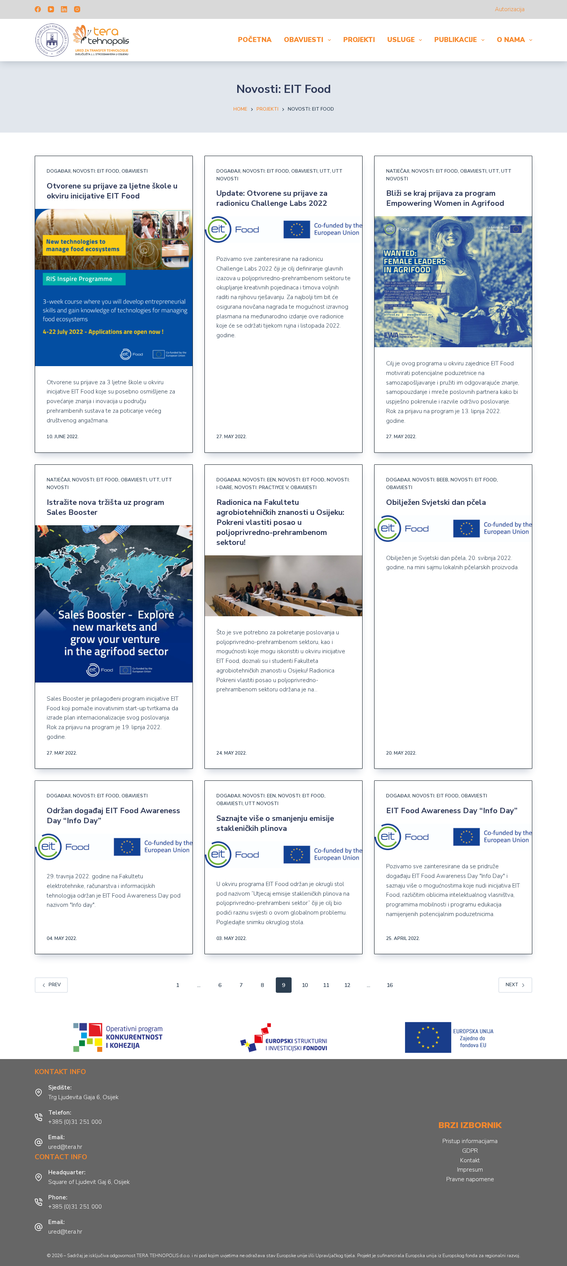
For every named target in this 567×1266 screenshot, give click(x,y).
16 (389, 985)
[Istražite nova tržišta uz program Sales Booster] (113, 604)
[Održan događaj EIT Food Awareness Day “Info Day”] (113, 847)
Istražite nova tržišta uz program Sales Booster (105, 507)
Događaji (59, 171)
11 (326, 985)
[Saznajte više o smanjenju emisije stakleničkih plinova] (283, 854)
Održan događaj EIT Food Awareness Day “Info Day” (113, 815)
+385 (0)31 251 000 (75, 1122)
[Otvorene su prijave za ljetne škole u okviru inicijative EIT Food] (113, 287)
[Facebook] (38, 9)
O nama (511, 39)
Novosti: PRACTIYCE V (261, 487)
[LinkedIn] (64, 9)
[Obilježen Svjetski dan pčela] (453, 528)
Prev (55, 985)
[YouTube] (51, 9)
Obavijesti (303, 39)
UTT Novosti (261, 803)
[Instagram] (77, 9)
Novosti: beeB (430, 480)
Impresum (470, 1170)
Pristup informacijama (470, 1141)
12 (347, 985)
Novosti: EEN (259, 480)
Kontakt (470, 1160)
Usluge (401, 39)
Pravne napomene (470, 1179)
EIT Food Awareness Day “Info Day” (452, 810)
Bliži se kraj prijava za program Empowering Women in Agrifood (445, 198)
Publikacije (455, 39)
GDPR (470, 1151)
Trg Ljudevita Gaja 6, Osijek (83, 1097)
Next (512, 985)
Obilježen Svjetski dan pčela (436, 502)
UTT (325, 171)
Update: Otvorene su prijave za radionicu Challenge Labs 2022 (271, 198)
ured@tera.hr (65, 1147)
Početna (255, 39)
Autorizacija (510, 9)
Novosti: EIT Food (96, 171)
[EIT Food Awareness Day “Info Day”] (453, 837)
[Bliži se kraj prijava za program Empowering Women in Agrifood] (453, 281)
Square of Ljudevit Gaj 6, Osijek (89, 1182)
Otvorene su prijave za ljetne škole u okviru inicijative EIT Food (112, 191)
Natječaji (397, 171)
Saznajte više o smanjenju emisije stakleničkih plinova (275, 823)
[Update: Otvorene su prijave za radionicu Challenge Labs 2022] (283, 229)
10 (305, 985)
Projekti (359, 39)
